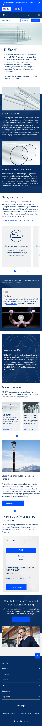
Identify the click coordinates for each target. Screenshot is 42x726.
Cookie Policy (11, 304)
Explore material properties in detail (16, 221)
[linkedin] (21, 721)
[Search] (28, 15)
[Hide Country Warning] (39, 3)
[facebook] (14, 721)
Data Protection (21, 713)
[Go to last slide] (11, 511)
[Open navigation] (39, 15)
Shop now (25, 20)
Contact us (35, 20)
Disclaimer (6, 713)
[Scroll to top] (37, 655)
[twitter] (24, 721)
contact (24, 530)
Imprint (13, 713)
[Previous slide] (11, 271)
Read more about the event (17, 578)
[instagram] (18, 721)
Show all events (16, 587)
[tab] (15, 271)
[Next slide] (31, 271)
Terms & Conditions (33, 713)
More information (12, 503)
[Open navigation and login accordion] (33, 15)
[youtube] (27, 721)
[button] (21, 663)
